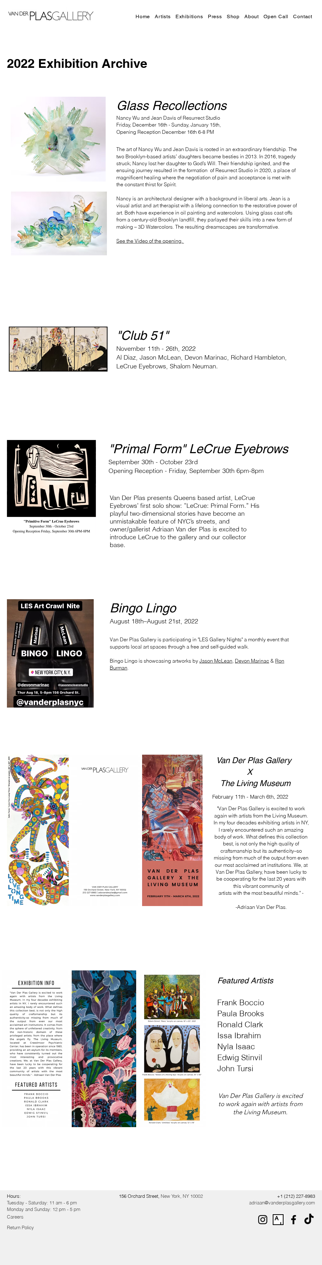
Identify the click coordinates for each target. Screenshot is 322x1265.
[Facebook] (293, 1219)
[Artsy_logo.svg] (278, 1219)
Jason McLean (215, 661)
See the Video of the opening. (150, 241)
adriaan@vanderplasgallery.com (282, 1203)
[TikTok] (309, 1219)
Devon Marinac (252, 661)
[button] (190, 16)
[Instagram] (263, 1219)
